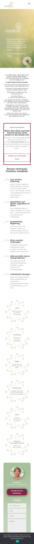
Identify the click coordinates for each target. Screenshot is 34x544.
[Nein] (32, 538)
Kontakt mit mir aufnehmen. (17, 492)
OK (17, 541)
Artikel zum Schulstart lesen (17, 157)
